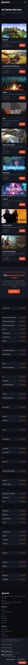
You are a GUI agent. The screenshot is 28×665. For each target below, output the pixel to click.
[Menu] (25, 2)
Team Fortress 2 (7, 532)
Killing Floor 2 (6, 439)
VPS (2, 614)
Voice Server (4, 620)
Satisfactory (6, 510)
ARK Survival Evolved (8, 325)
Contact (3, 633)
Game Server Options (6, 611)
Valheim (5, 566)
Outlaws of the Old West (9, 471)
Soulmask (5, 514)
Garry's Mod (6, 407)
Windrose (5, 575)
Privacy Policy (15, 641)
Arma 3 (4, 329)
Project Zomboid (7, 484)
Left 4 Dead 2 (6, 452)
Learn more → (14, 291)
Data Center (4, 629)
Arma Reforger (6, 333)
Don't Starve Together (8, 367)
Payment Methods (5, 631)
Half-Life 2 (5, 420)
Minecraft (5, 461)
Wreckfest (5, 579)
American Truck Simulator (9, 317)
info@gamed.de (5, 603)
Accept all (22, 662)
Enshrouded (6, 380)
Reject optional (10, 659)
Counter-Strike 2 (7, 354)
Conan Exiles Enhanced (8, 350)
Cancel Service (5, 635)
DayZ (4, 363)
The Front (5, 543)
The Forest (5, 539)
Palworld (5, 480)
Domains (3, 622)
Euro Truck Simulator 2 (8, 384)
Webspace (4, 618)
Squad (4, 522)
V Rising (5, 562)
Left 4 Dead (5, 448)
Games (3, 609)
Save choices (21, 659)
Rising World (6, 497)
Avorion (4, 341)
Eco (3, 376)
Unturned (5, 553)
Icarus (4, 429)
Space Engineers (7, 518)
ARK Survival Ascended (8, 321)
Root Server (4, 616)
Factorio (5, 394)
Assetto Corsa (6, 337)
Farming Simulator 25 (8, 398)
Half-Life (5, 416)
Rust (4, 501)
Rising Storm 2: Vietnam (9, 493)
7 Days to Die (6, 308)
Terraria (4, 535)
